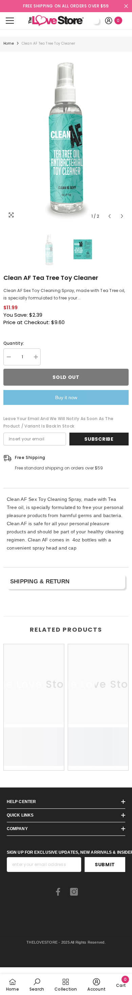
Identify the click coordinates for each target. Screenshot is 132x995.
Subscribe (98, 439)
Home (8, 43)
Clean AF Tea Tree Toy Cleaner (50, 277)
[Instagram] (74, 892)
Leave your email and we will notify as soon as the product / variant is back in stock (58, 422)
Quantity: (13, 343)
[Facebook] (58, 892)
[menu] (10, 21)
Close (126, 6)
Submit (105, 864)
